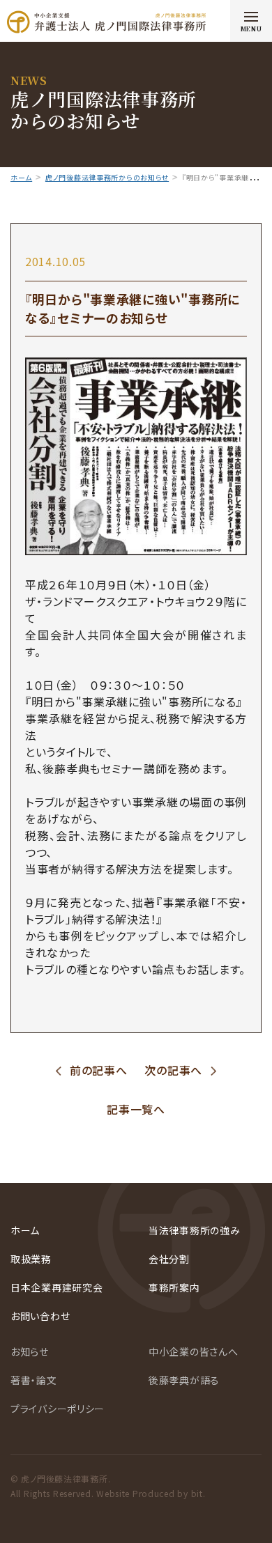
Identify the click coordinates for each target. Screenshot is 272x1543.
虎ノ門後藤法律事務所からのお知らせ (107, 177)
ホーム (21, 177)
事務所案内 (174, 1287)
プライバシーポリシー (57, 1409)
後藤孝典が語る (184, 1380)
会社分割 (169, 1259)
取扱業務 (31, 1259)
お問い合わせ (40, 1316)
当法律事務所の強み (194, 1230)
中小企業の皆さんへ (193, 1351)
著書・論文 (33, 1380)
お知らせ (29, 1351)
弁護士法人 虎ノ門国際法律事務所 (106, 21)
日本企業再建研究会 (56, 1287)
